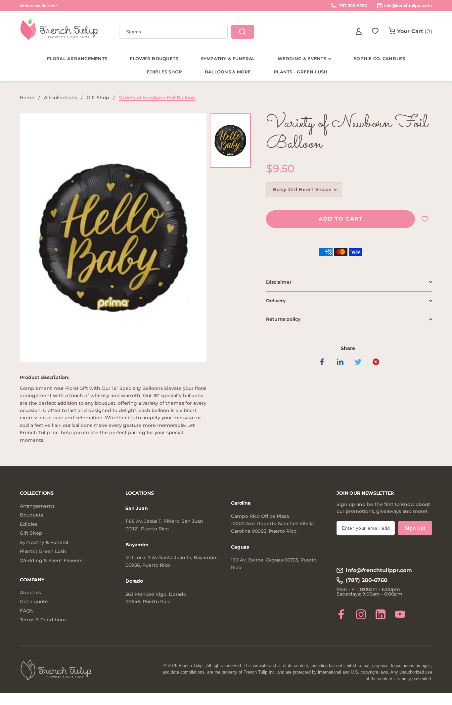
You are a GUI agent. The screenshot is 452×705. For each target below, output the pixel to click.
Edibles (28, 524)
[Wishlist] (375, 31)
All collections (60, 97)
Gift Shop (98, 97)
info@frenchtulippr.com (379, 570)
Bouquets (31, 515)
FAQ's (26, 611)
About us (30, 593)
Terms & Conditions (43, 620)
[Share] (322, 361)
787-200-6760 (352, 5)
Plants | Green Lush (43, 551)
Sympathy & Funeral (44, 542)
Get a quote (34, 601)
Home (27, 97)
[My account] (358, 31)
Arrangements (37, 506)
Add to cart (340, 219)
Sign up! (415, 528)
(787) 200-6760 (366, 580)
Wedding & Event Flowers (51, 560)
